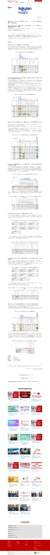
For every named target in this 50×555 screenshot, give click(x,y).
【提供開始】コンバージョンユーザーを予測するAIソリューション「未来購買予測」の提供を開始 (24, 485)
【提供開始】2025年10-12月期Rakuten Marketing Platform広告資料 (13, 470)
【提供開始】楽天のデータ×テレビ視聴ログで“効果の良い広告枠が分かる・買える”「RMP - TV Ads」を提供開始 (36, 401)
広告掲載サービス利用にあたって (37, 543)
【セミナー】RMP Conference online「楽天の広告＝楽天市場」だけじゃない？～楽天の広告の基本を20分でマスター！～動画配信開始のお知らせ (25, 443)
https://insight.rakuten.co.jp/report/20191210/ (37, 369)
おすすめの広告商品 (10, 542)
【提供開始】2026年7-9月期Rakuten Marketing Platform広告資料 (36, 414)
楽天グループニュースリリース (18, 553)
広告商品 (9, 541)
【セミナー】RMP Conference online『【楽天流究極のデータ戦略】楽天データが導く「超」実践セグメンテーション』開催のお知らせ (13, 485)
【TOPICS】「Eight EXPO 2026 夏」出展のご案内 (25, 414)
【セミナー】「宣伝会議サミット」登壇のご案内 (13, 456)
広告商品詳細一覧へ (10, 546)
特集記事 (26, 544)
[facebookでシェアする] (38, 17)
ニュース (18, 544)
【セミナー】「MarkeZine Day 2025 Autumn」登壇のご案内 (24, 470)
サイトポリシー (31, 553)
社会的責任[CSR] (23, 553)
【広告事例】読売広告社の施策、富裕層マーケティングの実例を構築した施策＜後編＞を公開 (13, 499)
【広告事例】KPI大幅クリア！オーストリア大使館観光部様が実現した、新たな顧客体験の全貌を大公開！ (13, 443)
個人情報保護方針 (27, 553)
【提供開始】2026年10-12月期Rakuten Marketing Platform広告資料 (14, 401)
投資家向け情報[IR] (12, 553)
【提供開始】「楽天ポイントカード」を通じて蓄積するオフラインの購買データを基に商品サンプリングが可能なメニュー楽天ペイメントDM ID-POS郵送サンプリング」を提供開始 (25, 429)
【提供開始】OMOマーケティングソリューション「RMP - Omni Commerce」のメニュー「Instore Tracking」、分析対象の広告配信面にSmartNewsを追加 (25, 499)
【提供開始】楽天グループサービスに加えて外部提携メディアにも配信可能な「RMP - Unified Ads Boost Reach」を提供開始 (36, 457)
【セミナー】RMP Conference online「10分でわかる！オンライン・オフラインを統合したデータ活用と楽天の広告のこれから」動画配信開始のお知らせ (13, 429)
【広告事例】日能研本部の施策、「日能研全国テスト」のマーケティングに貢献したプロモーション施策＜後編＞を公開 (13, 513)
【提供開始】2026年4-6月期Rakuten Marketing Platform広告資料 (36, 428)
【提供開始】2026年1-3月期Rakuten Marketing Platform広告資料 (36, 442)
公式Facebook (36, 549)
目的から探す (9, 543)
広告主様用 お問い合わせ (24, 378)
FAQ (34, 546)
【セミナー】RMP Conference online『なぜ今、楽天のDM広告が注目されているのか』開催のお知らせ (13, 415)
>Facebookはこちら (10, 382)
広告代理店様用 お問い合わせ (24, 375)
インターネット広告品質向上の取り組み (38, 545)
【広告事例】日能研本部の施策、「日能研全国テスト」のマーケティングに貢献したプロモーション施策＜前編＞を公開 (24, 513)
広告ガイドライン (36, 544)
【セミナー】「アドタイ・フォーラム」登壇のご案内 (26, 400)
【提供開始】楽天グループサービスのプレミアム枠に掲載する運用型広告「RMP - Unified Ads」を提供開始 (36, 485)
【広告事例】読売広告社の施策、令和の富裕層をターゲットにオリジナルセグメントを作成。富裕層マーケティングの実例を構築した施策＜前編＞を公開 (36, 499)
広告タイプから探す (10, 544)
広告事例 (18, 541)
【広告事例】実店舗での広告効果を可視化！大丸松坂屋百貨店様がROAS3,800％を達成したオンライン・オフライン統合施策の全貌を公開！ (25, 457)
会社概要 (8, 553)
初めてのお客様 (9, 545)
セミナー (26, 541)
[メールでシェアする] (41, 17)
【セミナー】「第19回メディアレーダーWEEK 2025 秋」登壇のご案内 (36, 470)
